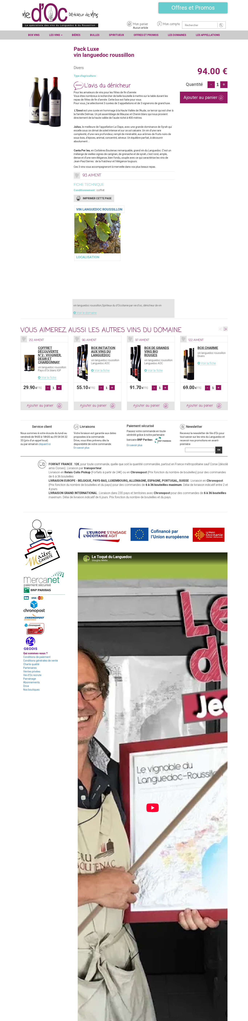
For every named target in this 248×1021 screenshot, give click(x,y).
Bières (76, 35)
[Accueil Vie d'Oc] (60, 15)
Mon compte (171, 24)
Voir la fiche (48, 377)
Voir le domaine (86, 313)
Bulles (94, 35)
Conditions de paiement (36, 657)
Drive (26, 686)
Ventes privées (31, 671)
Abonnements (31, 682)
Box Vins (34, 35)
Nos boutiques (31, 689)
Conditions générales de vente (40, 660)
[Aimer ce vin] (77, 175)
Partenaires (30, 667)
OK (218, 450)
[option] (44, 373)
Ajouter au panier (201, 97)
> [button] (225, 329)
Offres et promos (146, 35)
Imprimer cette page (97, 198)
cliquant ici (45, 444)
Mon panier (140, 24)
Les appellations (208, 35)
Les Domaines (177, 35)
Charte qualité (31, 664)
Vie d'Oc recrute (32, 675)
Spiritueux (116, 35)
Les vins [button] (55, 35)
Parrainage (29, 678)
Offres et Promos (193, 7)
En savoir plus (81, 447)
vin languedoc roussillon (99, 209)
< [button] (220, 329)
